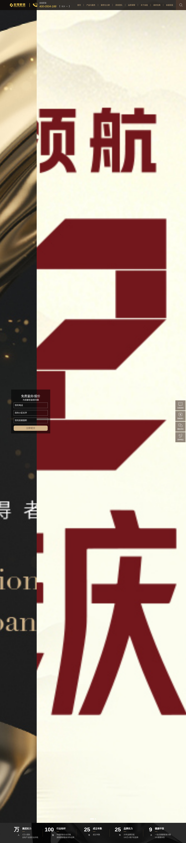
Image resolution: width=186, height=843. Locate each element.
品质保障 (131, 5)
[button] (92, 818)
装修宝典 (156, 5)
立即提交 (30, 428)
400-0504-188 (47, 6)
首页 (79, 5)
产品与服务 (90, 5)
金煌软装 (169, 5)
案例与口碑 (105, 5)
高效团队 (118, 5)
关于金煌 (144, 5)
